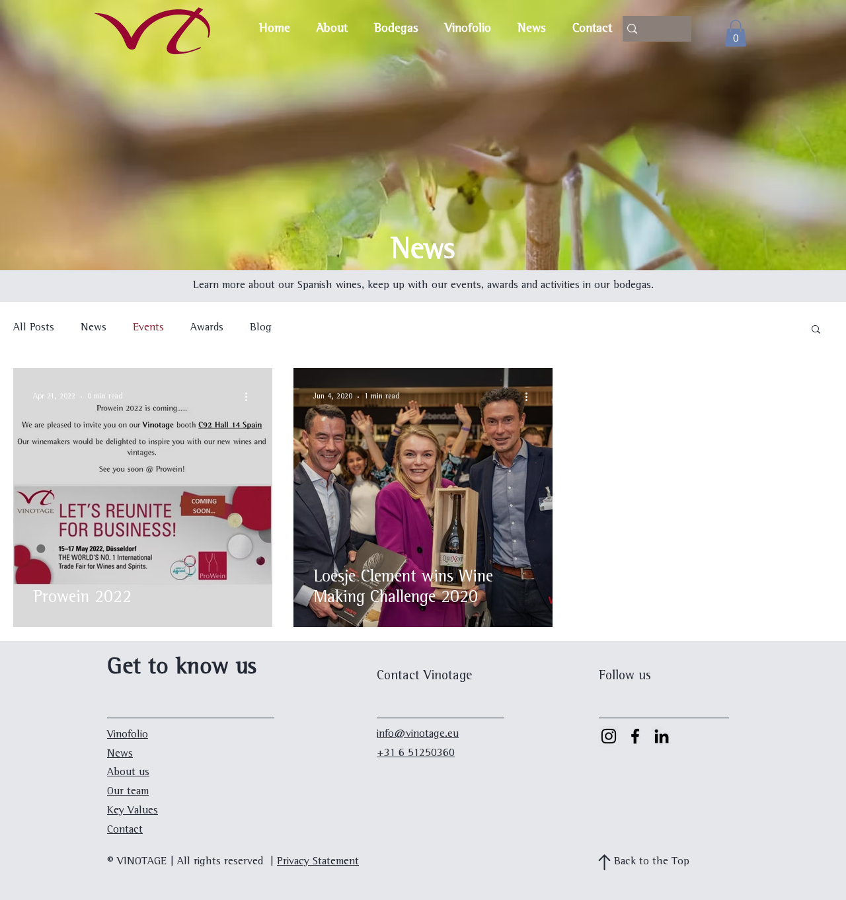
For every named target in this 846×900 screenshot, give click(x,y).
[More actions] (250, 397)
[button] (816, 330)
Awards (206, 328)
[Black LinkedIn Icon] (662, 736)
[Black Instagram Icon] (609, 736)
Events (148, 328)
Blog (261, 328)
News (93, 328)
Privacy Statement (318, 862)
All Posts (33, 328)
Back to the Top (651, 862)
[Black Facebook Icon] (635, 736)
